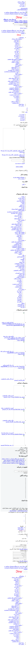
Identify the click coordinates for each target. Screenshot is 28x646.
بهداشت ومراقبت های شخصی (14, 59)
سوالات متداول (21, 1)
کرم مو (17, 53)
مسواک (17, 43)
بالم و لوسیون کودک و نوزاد (18, 209)
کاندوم (17, 63)
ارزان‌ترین (22, 118)
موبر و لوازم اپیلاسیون (13, 83)
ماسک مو (16, 56)
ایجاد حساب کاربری (22, 562)
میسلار (23, 303)
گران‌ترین (22, 120)
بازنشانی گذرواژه (23, 549)
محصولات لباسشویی (14, 88)
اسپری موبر (22, 199)
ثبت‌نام (25, 472)
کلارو (23, 184)
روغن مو (17, 52)
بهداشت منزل (18, 86)
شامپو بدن (16, 97)
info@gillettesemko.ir (22, 9)
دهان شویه (16, 41)
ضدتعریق (22, 269)
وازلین (17, 100)
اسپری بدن (16, 75)
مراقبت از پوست (18, 93)
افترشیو (17, 66)
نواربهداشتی (16, 85)
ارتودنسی (16, 45)
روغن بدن (19, 280)
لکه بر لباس (22, 274)
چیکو (23, 260)
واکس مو (16, 48)
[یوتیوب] (24, 521)
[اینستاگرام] (24, 519)
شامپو (17, 58)
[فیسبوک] (24, 514)
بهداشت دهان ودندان (20, 233)
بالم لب (23, 207)
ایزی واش (22, 205)
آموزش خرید (22, 3)
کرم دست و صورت (14, 94)
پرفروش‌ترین (21, 115)
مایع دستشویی (15, 102)
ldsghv (23, 196)
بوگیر (23, 255)
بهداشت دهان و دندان (17, 38)
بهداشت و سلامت (20, 248)
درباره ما (22, 4)
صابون (17, 98)
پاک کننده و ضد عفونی (13, 92)
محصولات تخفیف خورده (19, 177)
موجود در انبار (21, 178)
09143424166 (24, 8)
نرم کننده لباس (21, 304)
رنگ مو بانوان (15, 79)
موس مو (17, 51)
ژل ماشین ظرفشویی (19, 263)
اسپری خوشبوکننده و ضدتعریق (11, 71)
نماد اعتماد (21, 104)
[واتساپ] (24, 516)
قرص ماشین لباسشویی (19, 270)
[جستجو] (26, 26)
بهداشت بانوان (18, 74)
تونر (24, 258)
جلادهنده (23, 259)
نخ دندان (17, 44)
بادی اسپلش (22, 206)
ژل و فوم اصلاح (15, 67)
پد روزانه (17, 77)
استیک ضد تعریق (21, 200)
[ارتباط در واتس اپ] (17, 534)
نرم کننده (19, 300)
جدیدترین (22, 117)
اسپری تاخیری (15, 60)
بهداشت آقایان (18, 64)
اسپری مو (16, 55)
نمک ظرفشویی (21, 305)
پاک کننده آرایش (21, 256)
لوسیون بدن (16, 96)
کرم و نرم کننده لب (20, 273)
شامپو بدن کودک (21, 265)
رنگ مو (17, 73)
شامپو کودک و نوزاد (20, 266)
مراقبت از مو (18, 47)
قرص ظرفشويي (18, 244)
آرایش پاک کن (21, 198)
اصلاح (23, 203)
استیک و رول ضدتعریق (13, 70)
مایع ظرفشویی (21, 275)
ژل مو (17, 49)
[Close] (26, 535)
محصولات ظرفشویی (14, 89)
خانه (26, 112)
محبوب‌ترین (22, 114)
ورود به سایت (23, 550)
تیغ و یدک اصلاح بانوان (14, 78)
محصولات (21, 37)
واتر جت (23, 307)
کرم (24, 271)
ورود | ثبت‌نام (23, 28)
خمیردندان (16, 40)
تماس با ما (22, 6)
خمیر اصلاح (22, 262)
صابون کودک (22, 267)
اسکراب (23, 202)
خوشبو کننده (16, 90)
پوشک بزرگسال (15, 62)
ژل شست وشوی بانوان (13, 81)
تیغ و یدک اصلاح (15, 68)
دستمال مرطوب (15, 101)
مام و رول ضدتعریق (14, 82)
